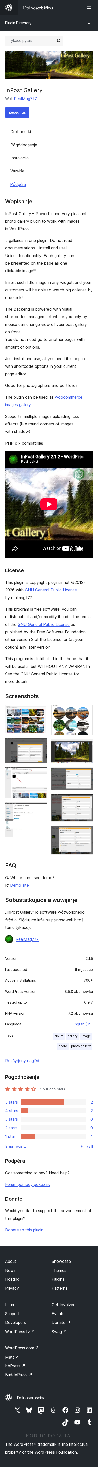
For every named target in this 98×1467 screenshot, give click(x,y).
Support (12, 1313)
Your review (16, 1146)
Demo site (19, 885)
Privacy (12, 1288)
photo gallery (81, 1046)
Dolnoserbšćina (31, 1397)
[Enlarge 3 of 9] (40, 773)
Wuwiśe (17, 170)
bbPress (15, 1365)
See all (87, 1146)
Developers (15, 1322)
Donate (61, 1322)
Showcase (61, 1261)
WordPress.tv (20, 1331)
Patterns (59, 1288)
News (10, 1270)
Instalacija (19, 158)
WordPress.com (22, 1347)
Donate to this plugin (24, 1229)
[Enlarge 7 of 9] (86, 774)
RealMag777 (25, 98)
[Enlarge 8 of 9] (86, 801)
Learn (10, 1304)
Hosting (12, 1279)
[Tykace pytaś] (58, 41)
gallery (72, 1036)
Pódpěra (18, 184)
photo (62, 1046)
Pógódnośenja (23, 144)
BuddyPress (18, 1374)
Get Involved (64, 1304)
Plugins (58, 1279)
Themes (59, 1270)
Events (58, 1313)
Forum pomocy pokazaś (27, 1184)
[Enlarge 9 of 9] (86, 832)
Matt (12, 1357)
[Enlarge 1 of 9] (40, 711)
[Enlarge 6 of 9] (86, 746)
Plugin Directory (18, 23)
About (10, 1261)
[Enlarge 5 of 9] (86, 711)
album (58, 1036)
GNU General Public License (51, 589)
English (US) (83, 1024)
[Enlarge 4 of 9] (40, 808)
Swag (59, 1331)
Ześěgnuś (17, 112)
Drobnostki (20, 131)
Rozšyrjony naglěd (22, 1060)
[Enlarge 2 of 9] (40, 744)
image (86, 1036)
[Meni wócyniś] (90, 7)
